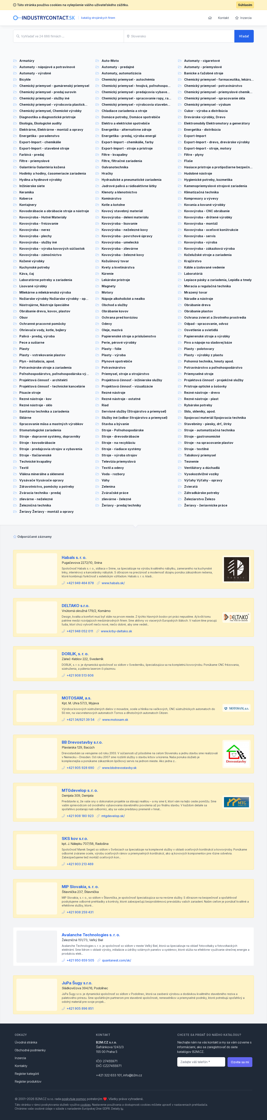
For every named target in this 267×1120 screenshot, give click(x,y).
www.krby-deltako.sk (116, 631)
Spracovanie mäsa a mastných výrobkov (51, 424)
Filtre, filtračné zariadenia (122, 161)
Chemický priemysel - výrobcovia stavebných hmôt (142, 104)
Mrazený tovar (195, 292)
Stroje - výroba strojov (119, 455)
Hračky (107, 173)
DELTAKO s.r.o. (75, 605)
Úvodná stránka (26, 1042)
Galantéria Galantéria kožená (42, 167)
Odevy (107, 324)
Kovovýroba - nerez (34, 230)
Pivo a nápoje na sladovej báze (208, 342)
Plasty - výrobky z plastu (203, 355)
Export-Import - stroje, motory (207, 148)
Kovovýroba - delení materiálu (125, 217)
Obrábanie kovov (115, 311)
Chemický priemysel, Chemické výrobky (50, 111)
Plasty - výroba (114, 355)
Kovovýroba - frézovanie (38, 223)
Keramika (26, 192)
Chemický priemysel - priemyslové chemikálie (219, 92)
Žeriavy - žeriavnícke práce (205, 505)
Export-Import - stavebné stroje (44, 148)
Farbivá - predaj (31, 155)
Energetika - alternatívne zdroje (126, 130)
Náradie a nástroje (198, 299)
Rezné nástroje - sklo (35, 405)
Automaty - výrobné (35, 73)
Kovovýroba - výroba (200, 242)
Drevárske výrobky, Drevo (204, 117)
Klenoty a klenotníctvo (119, 192)
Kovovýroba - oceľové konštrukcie (211, 230)
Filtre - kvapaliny (115, 155)
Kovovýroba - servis (200, 236)
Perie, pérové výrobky (119, 342)
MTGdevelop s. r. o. (80, 790)
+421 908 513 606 (80, 675)
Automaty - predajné (118, 67)
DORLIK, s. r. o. (75, 653)
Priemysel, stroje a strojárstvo (125, 374)
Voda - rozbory (113, 474)
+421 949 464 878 (80, 583)
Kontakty (21, 1066)
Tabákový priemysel (200, 455)
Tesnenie (191, 461)
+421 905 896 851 (79, 1008)
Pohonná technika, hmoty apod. (209, 361)
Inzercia (245, 18)
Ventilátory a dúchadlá (202, 468)
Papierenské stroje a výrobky (207, 336)
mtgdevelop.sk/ (113, 816)
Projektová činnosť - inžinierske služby (132, 380)
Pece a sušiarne (31, 342)
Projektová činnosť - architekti (43, 380)
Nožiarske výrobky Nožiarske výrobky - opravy (56, 299)
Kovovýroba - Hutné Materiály (43, 217)
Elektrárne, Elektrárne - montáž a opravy (51, 130)
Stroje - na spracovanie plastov (208, 443)
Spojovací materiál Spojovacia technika (215, 418)
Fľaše (188, 161)
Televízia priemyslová (119, 461)
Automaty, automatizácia (121, 73)
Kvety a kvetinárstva (118, 267)
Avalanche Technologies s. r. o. (91, 935)
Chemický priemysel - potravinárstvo (213, 86)
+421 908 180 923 (80, 816)
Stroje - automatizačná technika (209, 430)
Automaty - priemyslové (203, 67)
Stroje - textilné (196, 449)
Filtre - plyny (194, 155)
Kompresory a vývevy (201, 198)
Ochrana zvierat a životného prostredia (215, 317)
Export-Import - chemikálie (40, 142)
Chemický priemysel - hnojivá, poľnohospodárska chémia (146, 86)
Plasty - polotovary (199, 349)
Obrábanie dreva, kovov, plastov (44, 311)
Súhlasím (245, 5)
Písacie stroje (30, 393)
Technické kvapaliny (35, 461)
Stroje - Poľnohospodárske (123, 430)
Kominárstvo (111, 198)
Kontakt (223, 18)
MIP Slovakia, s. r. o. (80, 886)
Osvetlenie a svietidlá (201, 330)
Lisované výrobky (33, 286)
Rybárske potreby (198, 405)
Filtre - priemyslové (34, 161)
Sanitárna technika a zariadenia (44, 411)
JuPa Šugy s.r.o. (77, 983)
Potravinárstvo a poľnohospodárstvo (213, 367)
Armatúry (26, 61)
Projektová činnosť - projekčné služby (214, 380)
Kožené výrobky (32, 261)
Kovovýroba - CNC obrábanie (207, 211)
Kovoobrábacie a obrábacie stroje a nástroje (54, 211)
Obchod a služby (115, 305)
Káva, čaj (26, 274)
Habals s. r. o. (74, 557)
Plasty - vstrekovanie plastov (42, 355)
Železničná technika (35, 505)
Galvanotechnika (115, 167)
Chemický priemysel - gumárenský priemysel (54, 86)
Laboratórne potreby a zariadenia (45, 280)
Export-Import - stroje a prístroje (127, 148)
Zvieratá (191, 486)
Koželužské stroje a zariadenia (208, 255)
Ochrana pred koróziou (120, 317)
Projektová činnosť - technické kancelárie (52, 386)
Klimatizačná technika (201, 192)
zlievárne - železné (116, 499)
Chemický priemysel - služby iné (44, 98)
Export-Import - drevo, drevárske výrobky (217, 142)
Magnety (109, 286)
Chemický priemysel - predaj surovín (47, 92)
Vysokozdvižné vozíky (201, 474)
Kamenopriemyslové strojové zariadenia (215, 186)
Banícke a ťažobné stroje (203, 73)
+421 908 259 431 (79, 912)
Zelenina (108, 486)
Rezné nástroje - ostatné (121, 399)
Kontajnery (28, 205)
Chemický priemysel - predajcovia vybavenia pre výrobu (146, 92)
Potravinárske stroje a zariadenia (45, 367)
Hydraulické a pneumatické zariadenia (131, 180)
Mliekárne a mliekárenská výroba (45, 292)
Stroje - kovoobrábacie (37, 443)
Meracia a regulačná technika (207, 286)
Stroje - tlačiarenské (35, 455)
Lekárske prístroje (116, 280)
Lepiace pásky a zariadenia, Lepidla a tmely (218, 280)
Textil (23, 468)
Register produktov (28, 1081)
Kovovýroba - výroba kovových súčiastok (52, 248)
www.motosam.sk (115, 720)
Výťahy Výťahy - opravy (203, 480)
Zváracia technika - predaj (40, 493)
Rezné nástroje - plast (201, 399)
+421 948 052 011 (79, 631)
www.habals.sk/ (113, 583)
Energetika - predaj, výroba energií (129, 136)
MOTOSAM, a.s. (76, 698)
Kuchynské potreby (34, 267)
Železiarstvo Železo (199, 499)
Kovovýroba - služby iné (38, 242)
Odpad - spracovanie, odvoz (206, 324)
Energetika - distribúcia (202, 130)
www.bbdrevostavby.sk (119, 768)
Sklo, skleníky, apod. (200, 411)
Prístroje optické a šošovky (205, 386)
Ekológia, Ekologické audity (40, 123)
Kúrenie (108, 274)
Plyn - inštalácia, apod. (37, 361)
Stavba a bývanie (115, 424)
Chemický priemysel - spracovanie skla (214, 98)
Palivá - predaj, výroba (37, 336)
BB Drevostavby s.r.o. (82, 742)
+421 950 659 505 (80, 960)
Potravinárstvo (113, 367)
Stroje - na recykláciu (118, 443)
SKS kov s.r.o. (75, 838)
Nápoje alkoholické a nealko (123, 299)
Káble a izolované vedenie (204, 267)
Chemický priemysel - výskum (207, 104)
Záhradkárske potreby (201, 493)
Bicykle (25, 79)
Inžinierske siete (32, 186)
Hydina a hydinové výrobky (40, 180)
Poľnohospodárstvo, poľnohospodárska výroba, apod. (61, 374)
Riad (105, 405)
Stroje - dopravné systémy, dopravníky (49, 436)
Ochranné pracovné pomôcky (42, 324)
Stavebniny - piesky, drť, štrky (208, 424)
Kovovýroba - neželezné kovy (125, 230)
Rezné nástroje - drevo (202, 393)
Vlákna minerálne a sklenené (41, 474)
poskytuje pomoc (74, 1099)
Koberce (25, 198)
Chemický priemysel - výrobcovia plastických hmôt (59, 104)
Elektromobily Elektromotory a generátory (217, 123)
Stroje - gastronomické (202, 436)
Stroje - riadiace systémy (121, 449)
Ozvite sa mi (240, 1062)
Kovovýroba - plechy (35, 236)
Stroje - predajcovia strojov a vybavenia (50, 449)
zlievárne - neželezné (36, 499)
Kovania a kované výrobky (204, 205)
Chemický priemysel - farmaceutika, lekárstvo (220, 79)
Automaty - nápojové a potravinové (47, 67)
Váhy (106, 480)
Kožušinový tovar (115, 261)
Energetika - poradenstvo (39, 136)
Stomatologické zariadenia (40, 430)
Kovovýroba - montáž (201, 223)
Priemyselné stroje (198, 374)
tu (122, 1108)
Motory (107, 292)
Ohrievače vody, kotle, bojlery (42, 330)
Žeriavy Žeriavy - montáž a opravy (46, 512)
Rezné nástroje (113, 393)
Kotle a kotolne (113, 205)
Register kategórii (27, 1074)
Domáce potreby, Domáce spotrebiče (131, 117)
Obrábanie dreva (197, 305)
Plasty (24, 349)
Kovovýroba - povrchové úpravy (127, 236)
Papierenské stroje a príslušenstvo (129, 336)
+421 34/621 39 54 (80, 720)
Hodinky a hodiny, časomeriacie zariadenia (52, 173)
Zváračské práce (115, 493)
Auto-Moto (110, 61)
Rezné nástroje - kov (35, 399)
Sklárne (25, 418)
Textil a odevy (113, 468)
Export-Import (195, 136)
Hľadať (244, 36)
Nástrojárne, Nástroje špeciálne (44, 305)
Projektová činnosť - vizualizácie (127, 386)
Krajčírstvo (193, 261)
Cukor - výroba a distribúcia (206, 111)
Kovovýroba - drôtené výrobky (208, 217)
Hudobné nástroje (198, 173)
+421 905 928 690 (80, 768)
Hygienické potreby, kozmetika (208, 180)
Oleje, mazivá (112, 330)
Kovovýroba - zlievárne (120, 248)
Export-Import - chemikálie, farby (128, 142)
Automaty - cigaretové (202, 61)
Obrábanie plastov (198, 311)
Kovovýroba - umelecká (120, 242)
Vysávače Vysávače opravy (41, 480)
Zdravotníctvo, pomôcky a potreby (46, 486)
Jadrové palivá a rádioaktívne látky (129, 186)
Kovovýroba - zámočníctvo (40, 255)
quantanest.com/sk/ (116, 960)
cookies (85, 1104)
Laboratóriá (193, 274)
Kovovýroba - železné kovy (123, 255)
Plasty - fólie (111, 349)
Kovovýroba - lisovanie (119, 223)
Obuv (23, 317)
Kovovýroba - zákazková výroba (209, 248)
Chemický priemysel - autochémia (128, 79)
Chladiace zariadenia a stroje (124, 111)
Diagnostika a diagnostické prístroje (47, 117)
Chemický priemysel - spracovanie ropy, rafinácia (140, 98)
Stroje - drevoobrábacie (120, 436)
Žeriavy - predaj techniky (121, 505)
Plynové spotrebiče (117, 361)
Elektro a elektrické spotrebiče (126, 123)
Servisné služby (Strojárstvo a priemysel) (134, 411)
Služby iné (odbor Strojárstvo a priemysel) (135, 418)
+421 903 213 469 (79, 864)
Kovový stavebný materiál (122, 211)
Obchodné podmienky (30, 1050)
